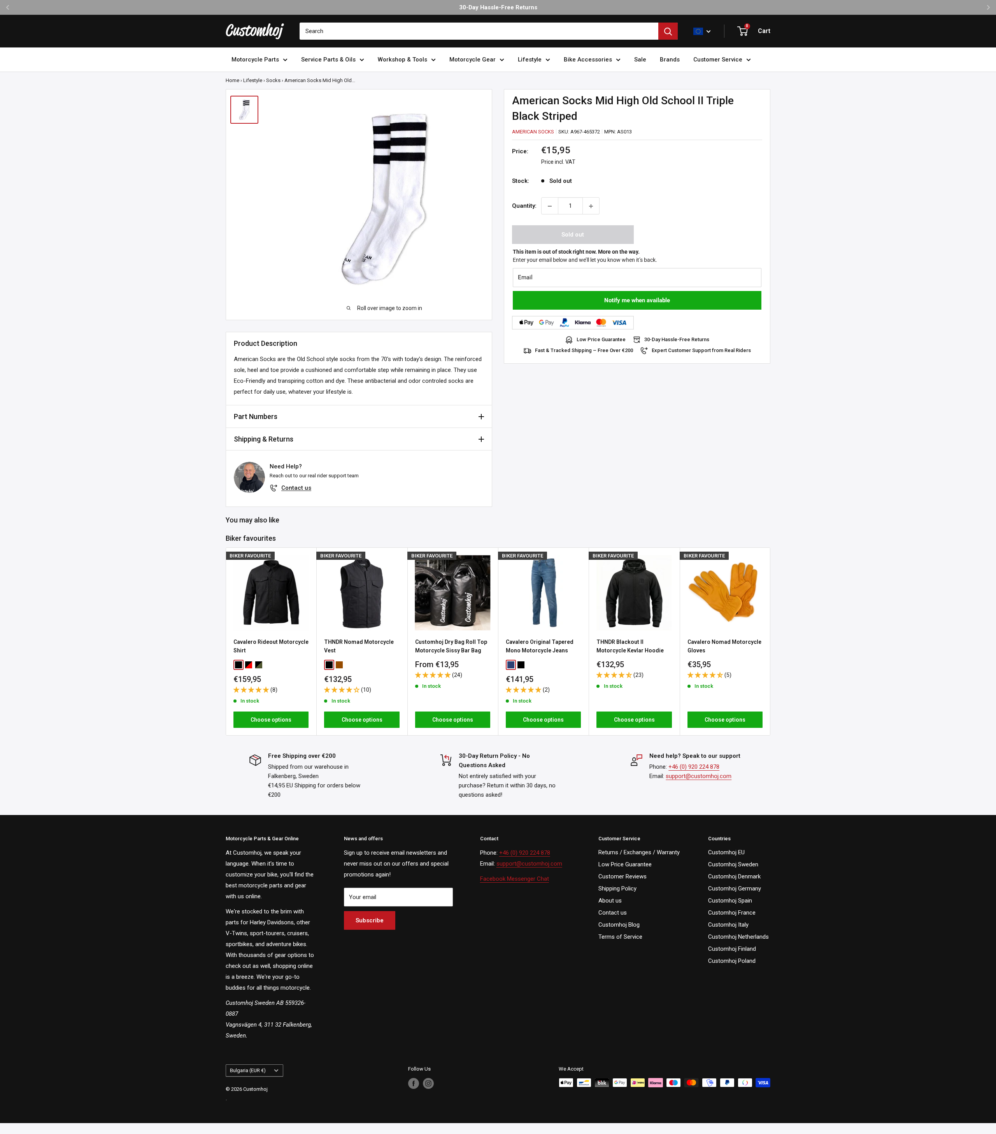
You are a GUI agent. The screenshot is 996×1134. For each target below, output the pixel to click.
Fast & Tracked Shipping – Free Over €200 (584, 351)
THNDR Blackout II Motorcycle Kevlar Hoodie (630, 646)
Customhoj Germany (734, 888)
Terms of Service (620, 936)
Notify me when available (637, 300)
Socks (273, 80)
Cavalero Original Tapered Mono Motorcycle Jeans (539, 646)
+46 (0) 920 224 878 (693, 766)
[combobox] (479, 31)
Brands (670, 59)
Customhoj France (732, 912)
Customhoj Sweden (733, 864)
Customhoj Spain (730, 900)
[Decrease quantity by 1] (550, 206)
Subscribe (370, 920)
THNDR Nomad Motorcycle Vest (359, 646)
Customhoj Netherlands (738, 936)
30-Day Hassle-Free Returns (676, 340)
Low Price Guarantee (601, 340)
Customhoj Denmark (734, 876)
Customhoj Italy (728, 924)
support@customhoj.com (698, 776)
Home (232, 80)
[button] (251, 689)
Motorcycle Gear (472, 59)
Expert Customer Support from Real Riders (701, 351)
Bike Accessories (588, 59)
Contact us (296, 487)
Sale (640, 59)
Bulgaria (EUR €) (248, 1070)
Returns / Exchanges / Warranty (639, 852)
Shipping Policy (617, 888)
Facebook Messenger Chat (514, 878)
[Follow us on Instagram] (428, 1083)
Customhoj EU (726, 852)
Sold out (572, 234)
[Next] (770, 641)
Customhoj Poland (732, 960)
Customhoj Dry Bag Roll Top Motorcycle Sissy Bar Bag (451, 646)
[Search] (668, 31)
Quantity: (524, 206)
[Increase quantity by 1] (591, 206)
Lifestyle (530, 59)
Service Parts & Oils (328, 59)
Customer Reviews (622, 876)
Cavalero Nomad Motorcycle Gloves (724, 646)
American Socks (533, 132)
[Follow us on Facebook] (413, 1083)
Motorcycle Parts (255, 59)
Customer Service (717, 59)
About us (610, 900)
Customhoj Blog (619, 924)
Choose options (271, 720)
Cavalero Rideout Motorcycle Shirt (271, 646)
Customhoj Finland (732, 948)
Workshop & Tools (402, 59)
